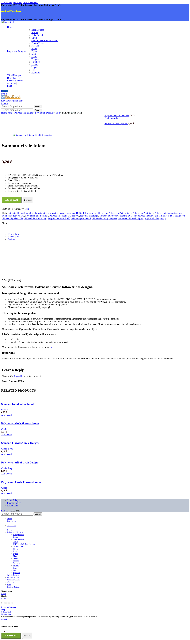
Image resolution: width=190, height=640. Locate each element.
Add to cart (11, 636)
